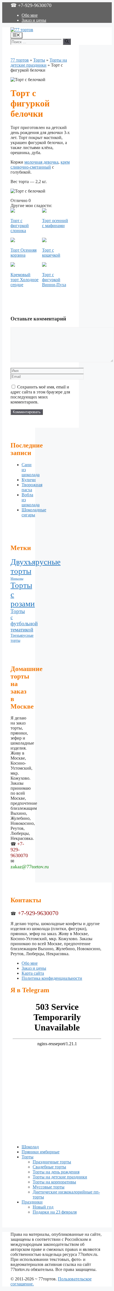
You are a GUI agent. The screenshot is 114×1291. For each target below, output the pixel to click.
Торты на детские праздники (39, 62)
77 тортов (20, 60)
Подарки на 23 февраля (55, 1212)
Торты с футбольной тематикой (24, 620)
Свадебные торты (49, 1166)
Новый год (43, 1207)
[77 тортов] (22, 29)
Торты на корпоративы (54, 1182)
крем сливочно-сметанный (40, 164)
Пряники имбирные (40, 1151)
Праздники (32, 1202)
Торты (39, 60)
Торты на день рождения (56, 1172)
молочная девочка (41, 162)
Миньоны (17, 578)
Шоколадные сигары (34, 512)
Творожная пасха (32, 487)
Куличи (29, 479)
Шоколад (30, 1146)
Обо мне (30, 15)
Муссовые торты (48, 1187)
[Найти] (67, 41)
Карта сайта (33, 973)
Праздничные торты (52, 1161)
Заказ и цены (34, 20)
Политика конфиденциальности (52, 978)
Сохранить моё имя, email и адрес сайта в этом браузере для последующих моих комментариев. (40, 394)
